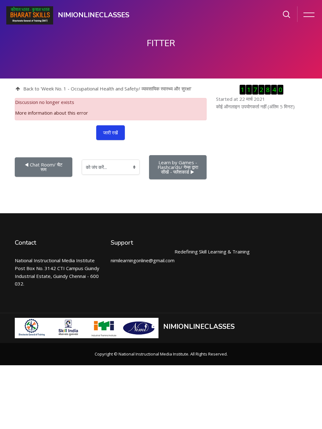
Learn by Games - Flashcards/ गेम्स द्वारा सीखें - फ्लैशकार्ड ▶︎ (178, 167)
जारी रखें (110, 132)
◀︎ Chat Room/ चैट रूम (44, 166)
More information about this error (51, 113)
